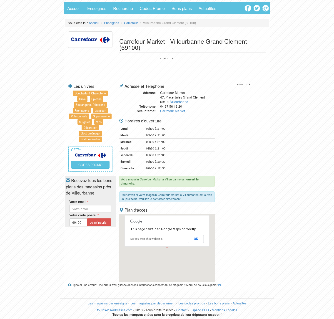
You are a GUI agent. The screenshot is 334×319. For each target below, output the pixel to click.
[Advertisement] (167, 70)
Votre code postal (84, 215)
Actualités (207, 8)
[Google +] (266, 6)
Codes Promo (152, 8)
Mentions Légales (224, 310)
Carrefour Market (172, 111)
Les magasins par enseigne (107, 303)
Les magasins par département (152, 303)
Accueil (73, 8)
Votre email (78, 201)
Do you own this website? (146, 239)
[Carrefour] (90, 39)
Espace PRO (199, 310)
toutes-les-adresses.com (114, 310)
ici (219, 285)
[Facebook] (248, 6)
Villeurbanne (179, 101)
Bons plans (182, 8)
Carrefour (131, 22)
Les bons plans (219, 303)
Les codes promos (191, 303)
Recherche (123, 8)
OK (196, 239)
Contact (181, 310)
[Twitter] (257, 6)
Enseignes (96, 8)
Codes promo (90, 164)
